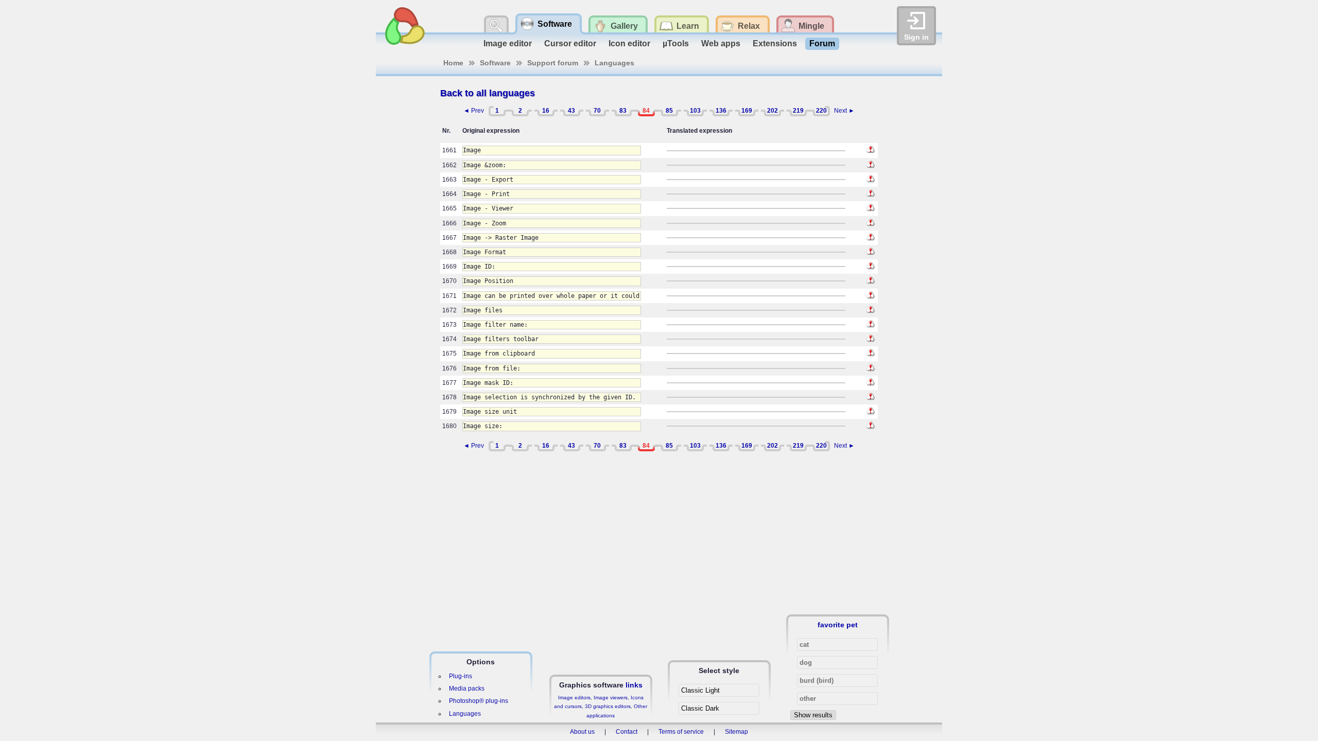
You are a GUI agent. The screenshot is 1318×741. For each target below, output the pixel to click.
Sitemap (736, 731)
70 (597, 110)
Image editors (574, 697)
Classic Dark (700, 708)
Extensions (775, 43)
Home (453, 63)
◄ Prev (473, 110)
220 (821, 110)
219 (798, 110)
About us (582, 731)
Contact (626, 731)
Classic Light (700, 690)
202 (772, 110)
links (634, 685)
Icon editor (629, 43)
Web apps (720, 43)
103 (695, 110)
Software (495, 63)
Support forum (552, 63)
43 (571, 110)
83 (623, 110)
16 (545, 110)
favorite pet (838, 625)
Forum (822, 43)
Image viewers (611, 697)
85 (669, 110)
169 (746, 110)
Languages (614, 63)
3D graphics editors (608, 706)
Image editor (507, 43)
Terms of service (681, 731)
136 (721, 110)
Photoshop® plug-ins (478, 700)
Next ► (844, 110)
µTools (676, 43)
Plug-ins (460, 676)
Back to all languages (487, 93)
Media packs (466, 688)
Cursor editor (570, 43)
